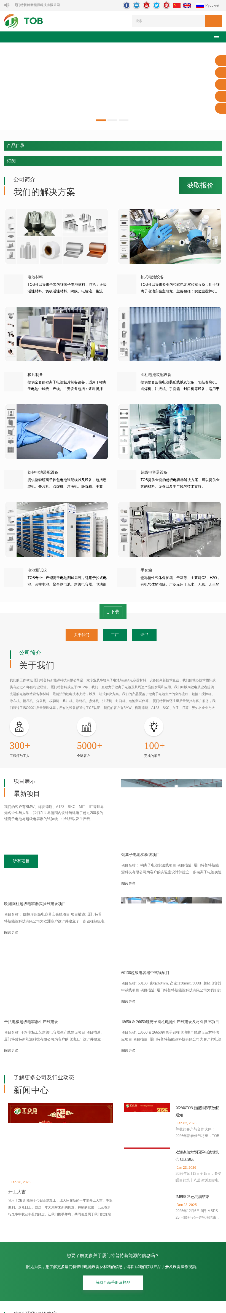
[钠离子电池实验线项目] (171, 814)
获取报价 (200, 185)
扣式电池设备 (152, 277)
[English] (187, 6)
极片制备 (35, 375)
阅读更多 (128, 884)
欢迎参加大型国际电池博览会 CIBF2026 (197, 1225)
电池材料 (35, 277)
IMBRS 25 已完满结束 (193, 1266)
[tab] (82, 635)
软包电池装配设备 (43, 472)
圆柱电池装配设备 (156, 375)
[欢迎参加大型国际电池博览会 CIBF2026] (147, 1232)
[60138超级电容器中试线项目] (171, 932)
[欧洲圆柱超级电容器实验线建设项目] (54, 932)
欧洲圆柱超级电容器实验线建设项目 (35, 973)
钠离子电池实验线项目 (140, 855)
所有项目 (21, 862)
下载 (114, 612)
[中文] (177, 6)
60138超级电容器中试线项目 (146, 973)
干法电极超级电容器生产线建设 (31, 1092)
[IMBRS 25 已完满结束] (147, 1276)
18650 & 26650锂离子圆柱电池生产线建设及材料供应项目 (170, 1092)
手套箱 (146, 570)
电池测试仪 (37, 570)
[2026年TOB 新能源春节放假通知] (147, 1188)
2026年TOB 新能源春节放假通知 (198, 1181)
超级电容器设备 (154, 472)
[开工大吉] (60, 1208)
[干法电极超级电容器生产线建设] (54, 1050)
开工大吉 (17, 1261)
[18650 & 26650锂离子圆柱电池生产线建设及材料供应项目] (171, 1050)
